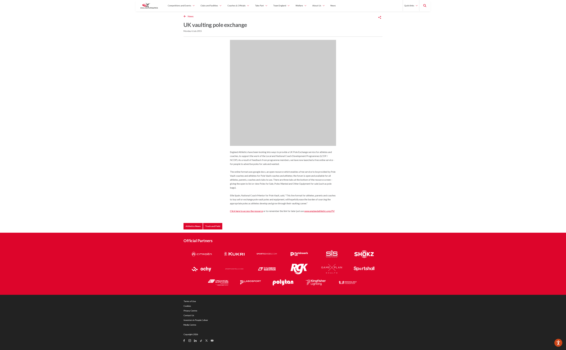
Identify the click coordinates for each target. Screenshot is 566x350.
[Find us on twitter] (206, 340)
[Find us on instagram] (190, 340)
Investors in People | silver (196, 320)
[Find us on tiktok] (201, 340)
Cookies (187, 306)
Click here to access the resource (246, 211)
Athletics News (193, 226)
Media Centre (190, 325)
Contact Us (189, 315)
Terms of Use (190, 301)
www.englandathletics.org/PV (319, 211)
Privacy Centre (190, 310)
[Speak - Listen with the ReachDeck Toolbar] (558, 343)
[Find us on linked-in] (195, 340)
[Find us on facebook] (184, 340)
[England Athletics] (149, 5)
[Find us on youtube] (212, 340)
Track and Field (212, 226)
